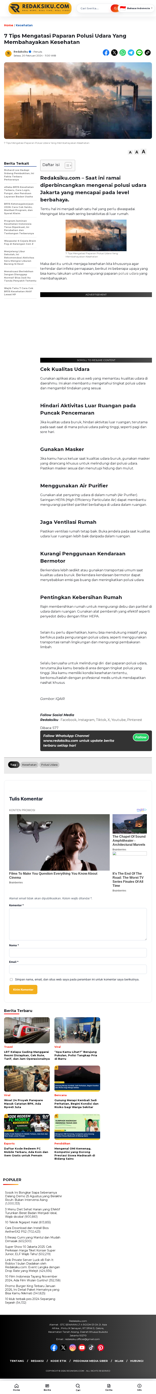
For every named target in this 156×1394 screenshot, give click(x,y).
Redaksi (37, 1360)
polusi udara (128, 273)
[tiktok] (92, 1350)
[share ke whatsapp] (123, 54)
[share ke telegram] (132, 54)
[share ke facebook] (107, 54)
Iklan (119, 1360)
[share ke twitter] (115, 54)
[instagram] (73, 1350)
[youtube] (82, 1350)
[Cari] (115, 8)
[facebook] (54, 1350)
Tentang (17, 1360)
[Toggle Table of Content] (66, 165)
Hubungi (136, 1360)
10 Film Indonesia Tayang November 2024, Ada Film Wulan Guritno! (31, 1278)
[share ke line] (140, 54)
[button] (130, 152)
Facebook (69, 720)
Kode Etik (58, 1360)
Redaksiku (21, 51)
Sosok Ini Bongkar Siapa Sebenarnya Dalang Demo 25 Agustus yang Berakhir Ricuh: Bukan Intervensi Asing (33, 1196)
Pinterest (134, 720)
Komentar (16, 905)
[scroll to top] (148, 1374)
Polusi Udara (49, 764)
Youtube (118, 720)
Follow (140, 737)
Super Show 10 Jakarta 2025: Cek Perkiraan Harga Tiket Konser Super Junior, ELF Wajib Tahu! (30, 1250)
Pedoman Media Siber (90, 1360)
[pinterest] (101, 1350)
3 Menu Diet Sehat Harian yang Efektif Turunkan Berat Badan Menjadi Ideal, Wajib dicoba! (32, 1213)
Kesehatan (24, 25)
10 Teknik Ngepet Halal (21, 1222)
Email (13, 962)
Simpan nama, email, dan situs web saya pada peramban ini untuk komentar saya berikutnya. (77, 979)
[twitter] (64, 1350)
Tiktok (101, 720)
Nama (14, 945)
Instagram (86, 720)
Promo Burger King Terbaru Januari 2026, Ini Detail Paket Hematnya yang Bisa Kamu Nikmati (32, 1289)
